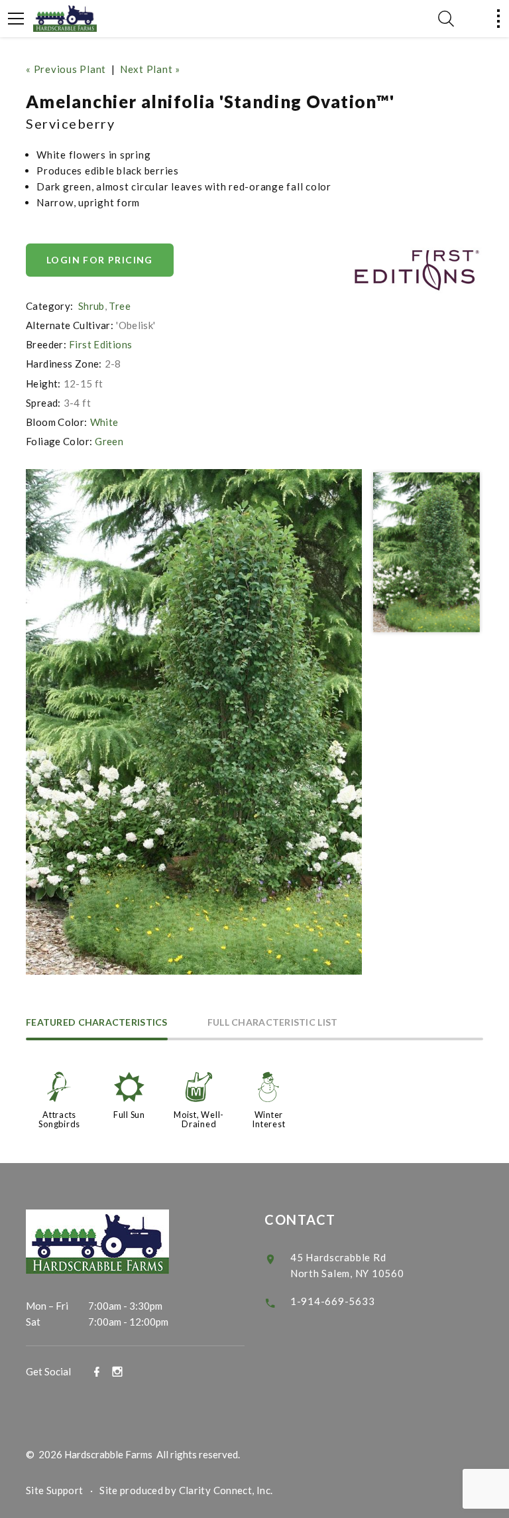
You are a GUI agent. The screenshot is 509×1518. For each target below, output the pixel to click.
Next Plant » (150, 69)
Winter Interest (268, 1119)
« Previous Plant (66, 69)
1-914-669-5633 (332, 1301)
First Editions (100, 344)
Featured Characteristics (97, 1023)
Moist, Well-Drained (199, 1119)
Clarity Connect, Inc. (226, 1490)
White (104, 422)
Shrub (91, 306)
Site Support (55, 1490)
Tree (120, 306)
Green (109, 441)
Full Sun (129, 1114)
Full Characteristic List (272, 1023)
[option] (194, 722)
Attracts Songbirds (59, 1119)
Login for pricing (99, 259)
